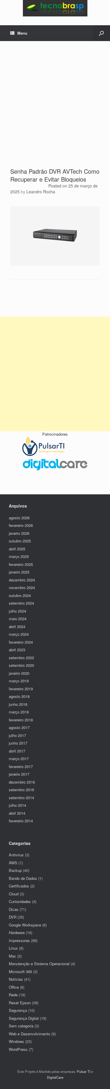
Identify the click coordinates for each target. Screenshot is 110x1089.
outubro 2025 (20, 541)
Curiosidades (20, 901)
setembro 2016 (21, 789)
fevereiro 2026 (21, 525)
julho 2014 (17, 805)
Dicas (13, 909)
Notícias (16, 979)
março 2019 (19, 681)
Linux (13, 948)
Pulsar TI (83, 1071)
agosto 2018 (19, 696)
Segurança (18, 1010)
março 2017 (19, 758)
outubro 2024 (20, 595)
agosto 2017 (19, 727)
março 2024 (19, 634)
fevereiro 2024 (21, 642)
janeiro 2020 (19, 673)
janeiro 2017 (19, 774)
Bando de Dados (23, 878)
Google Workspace (25, 925)
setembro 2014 (21, 797)
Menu (22, 33)
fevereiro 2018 (21, 720)
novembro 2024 (22, 587)
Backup (15, 870)
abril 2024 (17, 626)
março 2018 (19, 712)
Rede (13, 994)
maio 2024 (17, 618)
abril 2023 (17, 649)
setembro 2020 (21, 665)
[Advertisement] (55, 109)
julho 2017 (17, 735)
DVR (12, 917)
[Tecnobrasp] (55, 8)
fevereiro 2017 (21, 766)
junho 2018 (18, 704)
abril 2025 (17, 549)
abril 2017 (17, 751)
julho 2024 (17, 611)
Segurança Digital (24, 1018)
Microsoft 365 (20, 971)
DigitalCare (55, 1077)
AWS (13, 862)
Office (14, 987)
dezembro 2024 (22, 580)
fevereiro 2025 (21, 564)
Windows (16, 1041)
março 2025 (19, 556)
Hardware (17, 932)
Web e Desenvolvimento (29, 1033)
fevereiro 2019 (21, 688)
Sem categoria (21, 1026)
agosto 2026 (19, 517)
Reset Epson (20, 1002)
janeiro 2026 (19, 533)
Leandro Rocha (40, 192)
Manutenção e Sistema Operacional (39, 963)
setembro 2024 (21, 603)
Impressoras (19, 940)
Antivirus (16, 855)
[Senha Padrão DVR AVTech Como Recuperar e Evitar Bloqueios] (55, 264)
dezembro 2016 (22, 782)
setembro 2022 (21, 657)
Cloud (13, 894)
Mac (12, 956)
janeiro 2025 (19, 572)
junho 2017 (18, 743)
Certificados (19, 886)
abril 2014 (17, 813)
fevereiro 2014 (21, 820)
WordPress (18, 1049)
